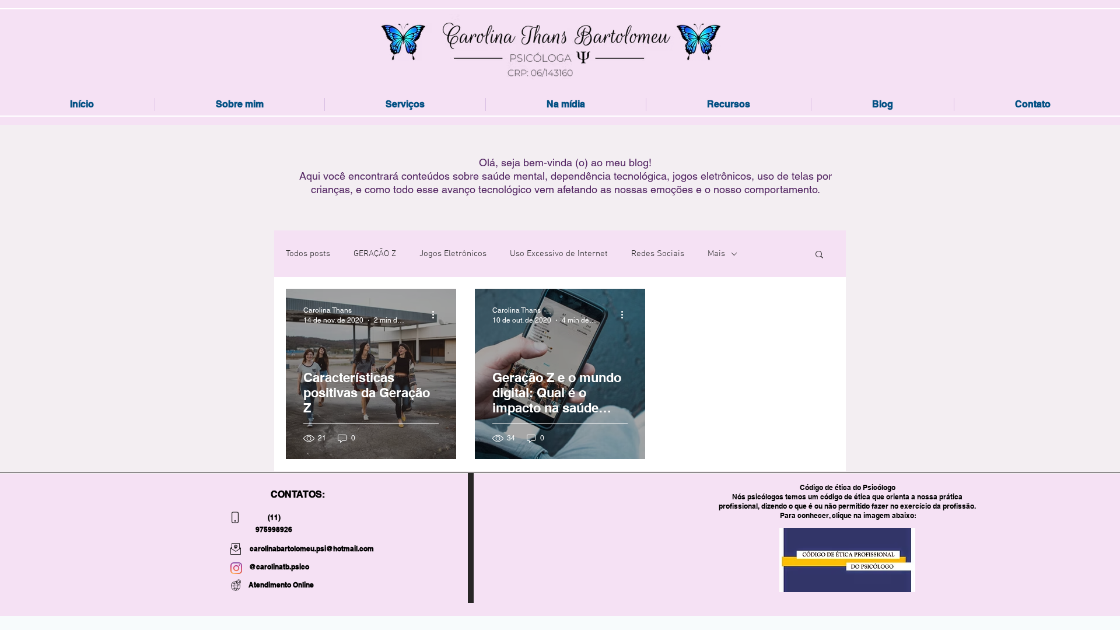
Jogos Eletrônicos (453, 254)
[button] (819, 255)
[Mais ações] (437, 314)
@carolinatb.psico (279, 566)
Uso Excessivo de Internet (559, 254)
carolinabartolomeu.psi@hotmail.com (312, 548)
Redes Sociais (657, 254)
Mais (716, 254)
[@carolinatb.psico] (236, 568)
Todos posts (308, 254)
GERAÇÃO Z (375, 254)
